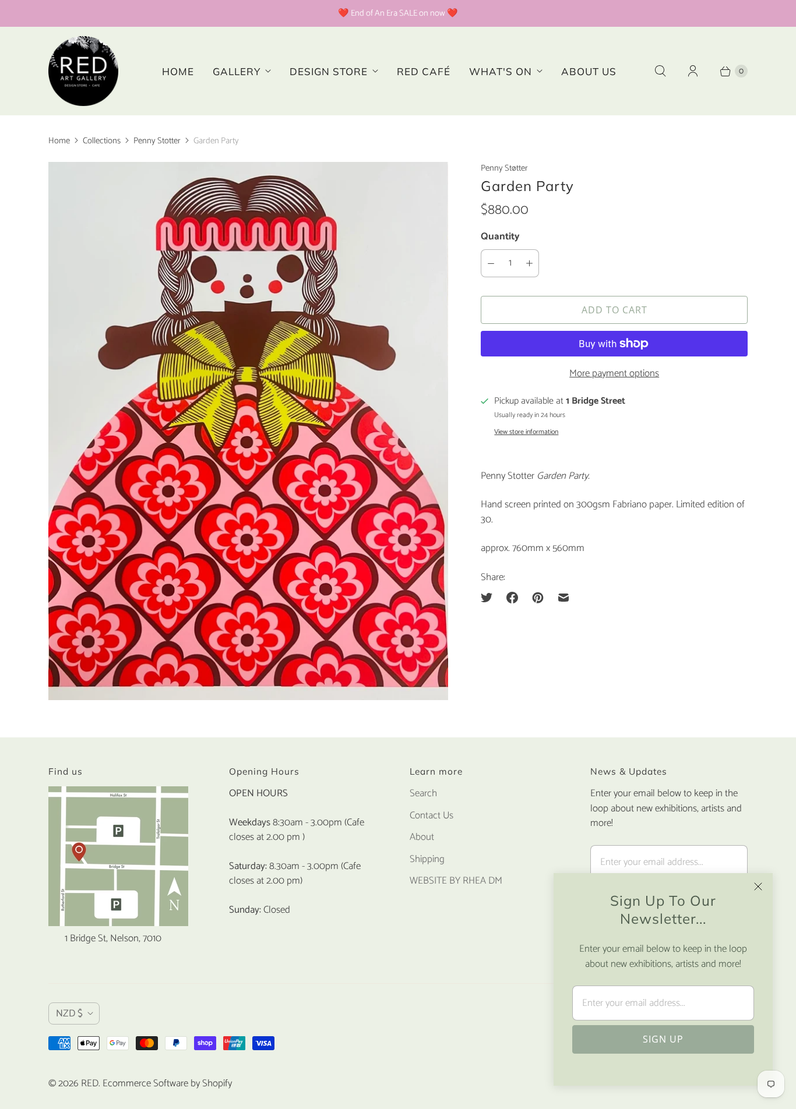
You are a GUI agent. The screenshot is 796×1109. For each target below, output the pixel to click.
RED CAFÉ (423, 71)
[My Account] (693, 71)
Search (423, 793)
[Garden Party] (248, 431)
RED (89, 1083)
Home (59, 141)
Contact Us (431, 815)
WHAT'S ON (500, 71)
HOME (178, 71)
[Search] (660, 71)
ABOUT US (589, 71)
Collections (102, 141)
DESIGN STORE (329, 71)
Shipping (427, 859)
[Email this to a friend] (563, 597)
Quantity (500, 236)
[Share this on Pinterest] (538, 597)
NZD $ (69, 1013)
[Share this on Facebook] (512, 597)
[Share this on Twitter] (490, 597)
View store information (526, 432)
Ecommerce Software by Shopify (167, 1083)
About (422, 837)
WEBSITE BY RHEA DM (456, 881)
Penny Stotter (157, 141)
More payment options (614, 374)
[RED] (83, 71)
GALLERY (236, 71)
